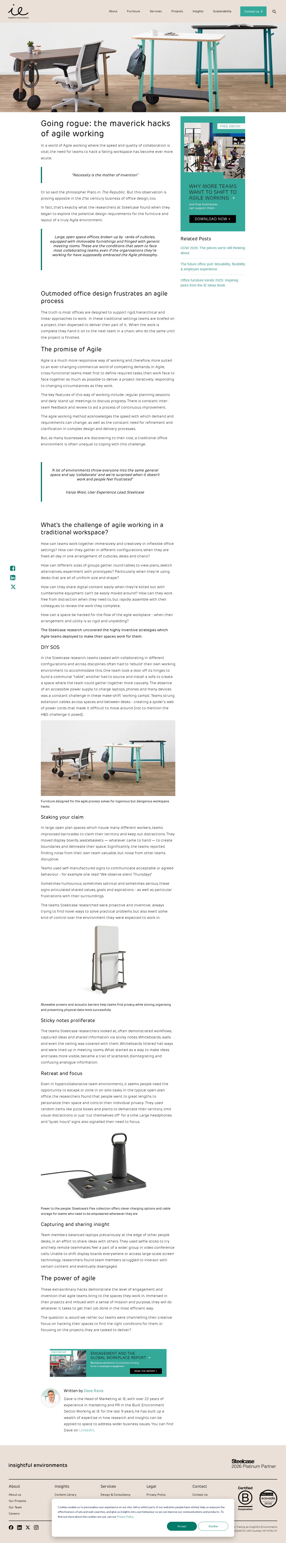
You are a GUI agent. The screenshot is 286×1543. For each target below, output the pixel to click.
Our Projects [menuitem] (17, 1501)
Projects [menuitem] (177, 11)
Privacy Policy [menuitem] (156, 1494)
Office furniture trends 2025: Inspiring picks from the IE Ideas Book (209, 282)
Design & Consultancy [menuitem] (116, 1494)
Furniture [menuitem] (133, 11)
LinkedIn (86, 1430)
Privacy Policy (125, 1516)
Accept (181, 1526)
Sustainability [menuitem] (222, 11)
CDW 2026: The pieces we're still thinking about (213, 250)
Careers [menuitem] (14, 1513)
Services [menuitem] (156, 11)
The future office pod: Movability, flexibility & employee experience (213, 266)
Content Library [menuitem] (65, 1494)
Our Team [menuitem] (15, 1507)
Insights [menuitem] (198, 11)
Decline (213, 1526)
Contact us (252, 11)
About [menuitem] (113, 11)
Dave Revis (94, 1390)
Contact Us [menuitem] (200, 1494)
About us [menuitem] (15, 1494)
